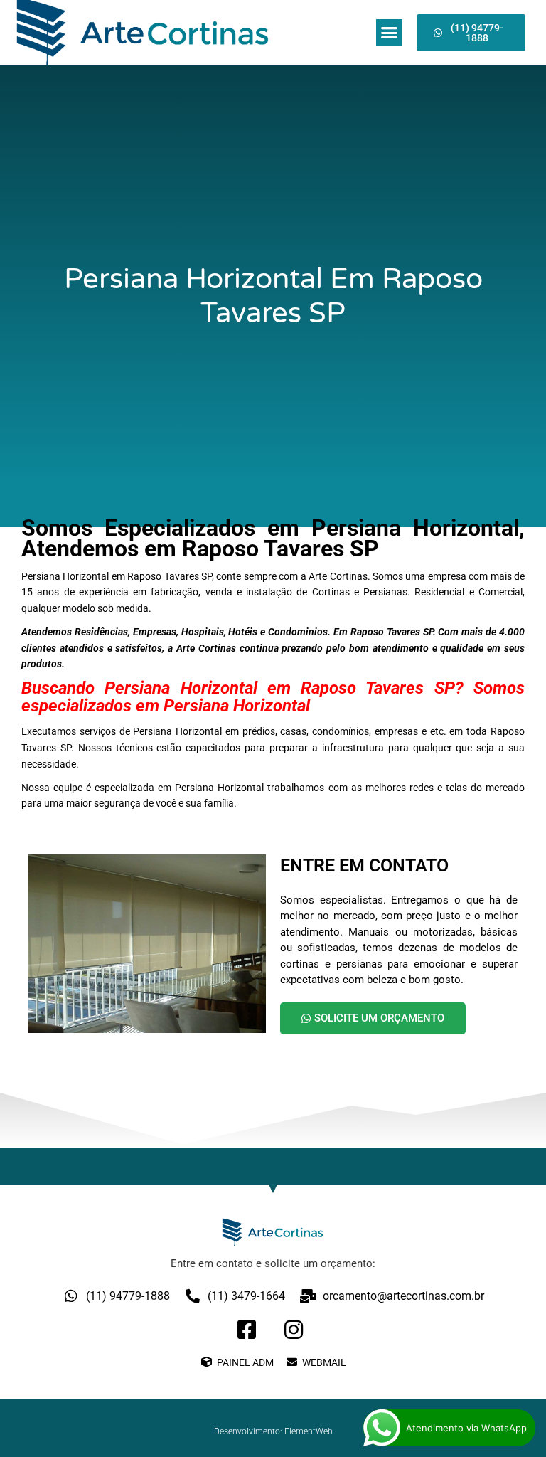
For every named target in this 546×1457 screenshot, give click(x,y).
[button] (389, 32)
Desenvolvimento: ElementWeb (273, 1431)
